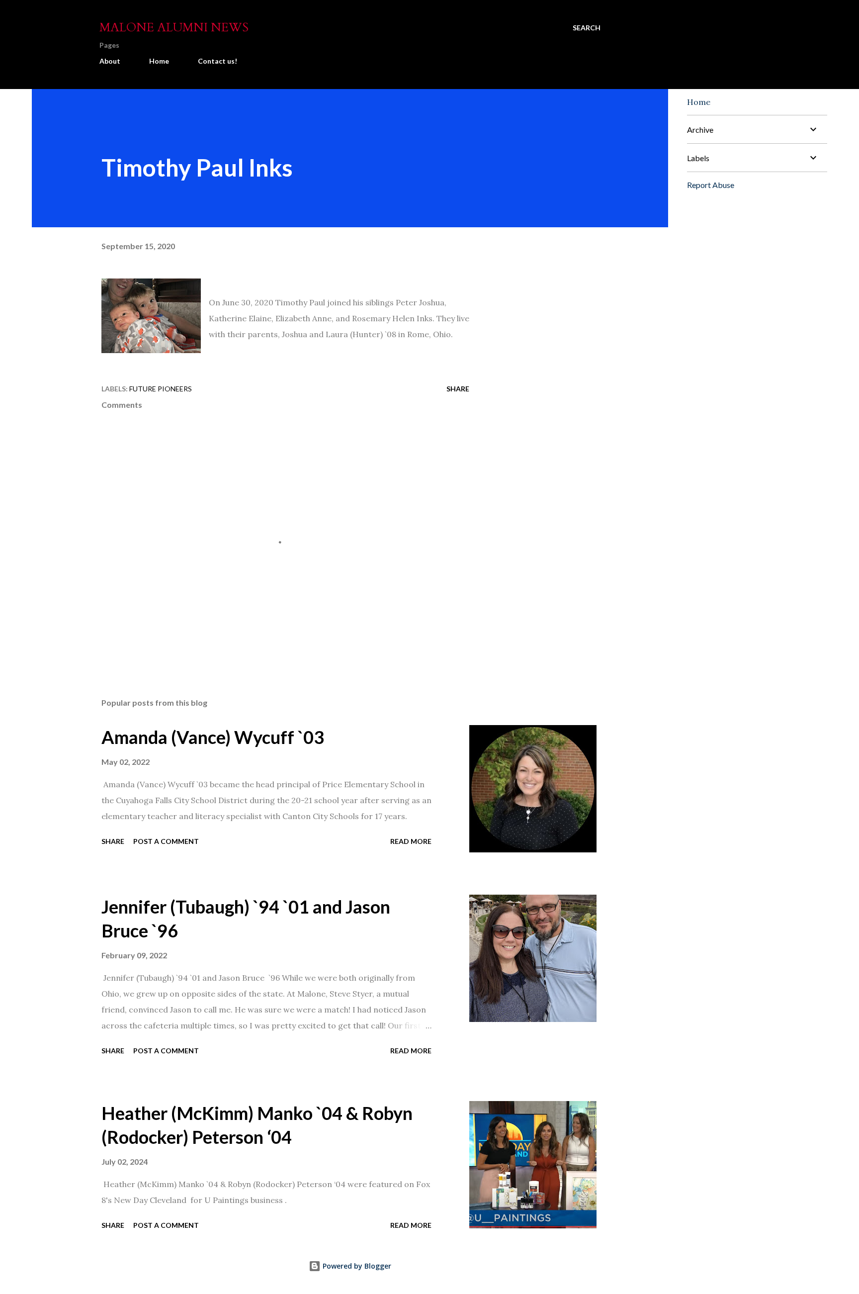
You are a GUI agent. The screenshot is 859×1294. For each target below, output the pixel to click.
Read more (410, 841)
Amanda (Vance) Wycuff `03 (212, 737)
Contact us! (217, 61)
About (109, 61)
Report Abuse (710, 184)
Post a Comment (166, 841)
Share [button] (457, 388)
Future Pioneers (160, 388)
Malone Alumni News (174, 27)
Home (159, 61)
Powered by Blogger (356, 1266)
